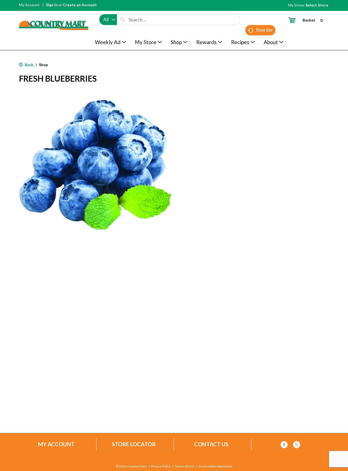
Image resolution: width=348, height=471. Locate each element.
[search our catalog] (123, 19)
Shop (43, 64)
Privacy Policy (161, 466)
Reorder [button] (264, 30)
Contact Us (211, 444)
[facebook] (284, 445)
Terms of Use (184, 466)
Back (28, 64)
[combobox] (108, 19)
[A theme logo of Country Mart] (53, 15)
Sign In (52, 4)
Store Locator (134, 444)
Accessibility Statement (215, 466)
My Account (29, 4)
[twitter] (296, 445)
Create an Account (80, 4)
